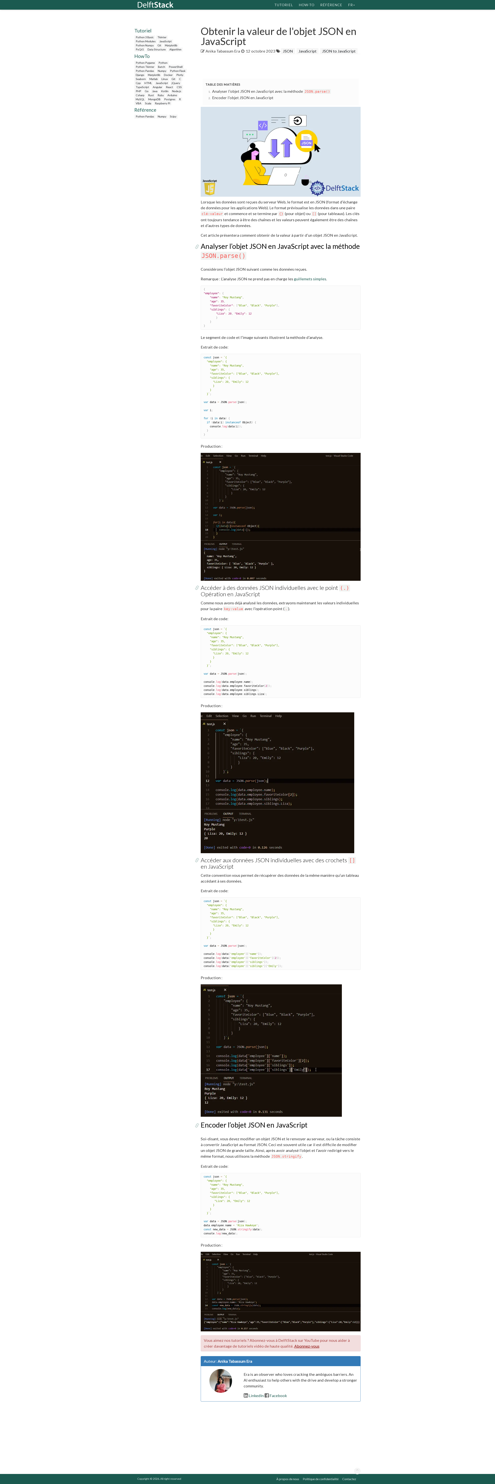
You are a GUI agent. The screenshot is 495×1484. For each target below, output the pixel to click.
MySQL (140, 99)
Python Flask (177, 70)
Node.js (176, 91)
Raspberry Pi (162, 103)
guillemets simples (310, 278)
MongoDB (154, 99)
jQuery (176, 83)
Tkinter (161, 37)
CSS (179, 87)
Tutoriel (283, 5)
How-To (306, 5)
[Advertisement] (15, 74)
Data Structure (157, 49)
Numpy (162, 70)
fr (350, 5)
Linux (164, 79)
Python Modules (146, 41)
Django (140, 75)
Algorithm (175, 49)
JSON (288, 51)
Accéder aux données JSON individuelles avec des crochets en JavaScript (278, 863)
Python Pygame (145, 62)
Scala (148, 103)
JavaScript (165, 41)
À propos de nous (287, 1479)
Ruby (161, 95)
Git (159, 45)
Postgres (169, 99)
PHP (138, 91)
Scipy (173, 116)
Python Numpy (145, 45)
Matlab (153, 79)
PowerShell (176, 66)
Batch (161, 66)
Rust (151, 95)
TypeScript (142, 87)
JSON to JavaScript (339, 51)
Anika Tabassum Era (223, 51)
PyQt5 (140, 49)
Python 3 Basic (145, 37)
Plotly (179, 75)
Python (163, 62)
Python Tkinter (145, 66)
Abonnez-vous (306, 1346)
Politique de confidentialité (321, 1479)
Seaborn (141, 79)
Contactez (349, 1479)
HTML (148, 83)
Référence (331, 5)
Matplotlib (171, 45)
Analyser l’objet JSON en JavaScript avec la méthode (271, 91)
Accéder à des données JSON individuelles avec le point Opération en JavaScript (275, 590)
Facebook (278, 1395)
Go (146, 91)
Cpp (138, 83)
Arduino (172, 95)
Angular (157, 87)
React (169, 87)
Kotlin (164, 91)
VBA (138, 103)
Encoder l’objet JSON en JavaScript (242, 97)
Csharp (140, 95)
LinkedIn (256, 1395)
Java (154, 91)
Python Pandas (145, 70)
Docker (168, 75)
